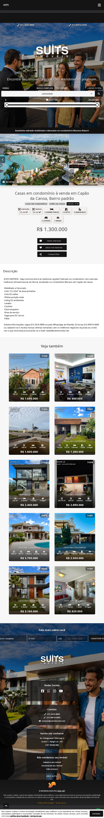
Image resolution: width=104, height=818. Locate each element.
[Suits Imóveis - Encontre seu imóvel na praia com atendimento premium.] (52, 52)
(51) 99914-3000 (79, 25)
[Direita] (101, 159)
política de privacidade (19, 816)
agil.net (61, 791)
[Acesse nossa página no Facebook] (42, 691)
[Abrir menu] (99, 5)
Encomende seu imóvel (52, 765)
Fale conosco (52, 769)
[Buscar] (99, 94)
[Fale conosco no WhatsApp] (48, 691)
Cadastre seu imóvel (52, 762)
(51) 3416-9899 (27, 25)
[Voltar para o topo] (6, 805)
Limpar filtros (94, 88)
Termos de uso (60, 803)
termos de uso (36, 816)
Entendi (96, 814)
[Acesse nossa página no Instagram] (54, 691)
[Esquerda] (2, 159)
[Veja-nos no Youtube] (61, 691)
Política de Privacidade (46, 803)
